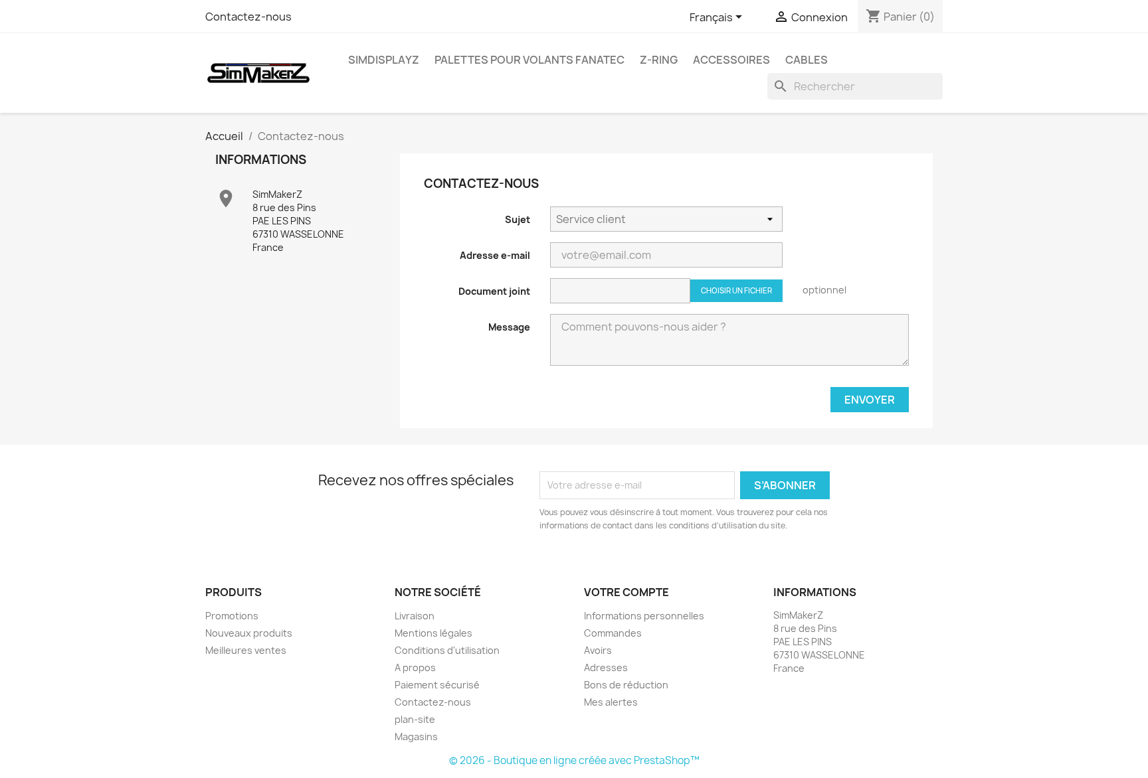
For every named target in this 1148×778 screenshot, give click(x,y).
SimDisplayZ (383, 59)
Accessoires (731, 59)
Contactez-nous (248, 16)
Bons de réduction (626, 684)
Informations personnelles (644, 615)
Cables (806, 59)
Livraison (414, 615)
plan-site (415, 719)
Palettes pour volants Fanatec (529, 59)
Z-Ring (659, 59)
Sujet (517, 219)
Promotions (231, 615)
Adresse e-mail (495, 255)
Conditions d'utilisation (447, 650)
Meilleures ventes (245, 650)
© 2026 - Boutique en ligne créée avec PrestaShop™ (574, 760)
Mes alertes (611, 702)
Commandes (613, 633)
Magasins (416, 736)
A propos (415, 667)
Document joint (494, 291)
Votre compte (626, 592)
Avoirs (598, 650)
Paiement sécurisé (437, 684)
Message (509, 327)
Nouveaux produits (248, 633)
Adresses (606, 667)
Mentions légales (433, 633)
